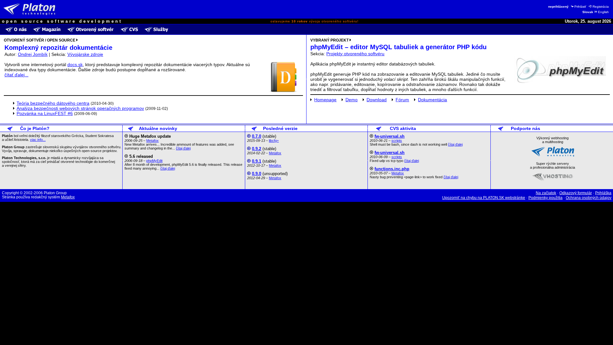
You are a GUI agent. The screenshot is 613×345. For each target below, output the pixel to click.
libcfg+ (274, 140)
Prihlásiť (580, 6)
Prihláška (603, 193)
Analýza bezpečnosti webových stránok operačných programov (80, 108)
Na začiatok (546, 193)
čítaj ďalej (183, 148)
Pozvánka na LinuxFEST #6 (45, 113)
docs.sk (75, 64)
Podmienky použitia (545, 198)
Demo (351, 99)
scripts (396, 140)
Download (377, 99)
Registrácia (601, 6)
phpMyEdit (154, 161)
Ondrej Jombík (33, 54)
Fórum (402, 99)
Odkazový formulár (575, 193)
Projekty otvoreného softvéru (355, 53)
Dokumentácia (432, 99)
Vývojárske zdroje (85, 54)
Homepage (325, 99)
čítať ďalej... (16, 74)
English (603, 12)
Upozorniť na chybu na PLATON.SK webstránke (483, 198)
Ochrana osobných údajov (588, 198)
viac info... (38, 140)
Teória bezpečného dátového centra (53, 103)
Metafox (152, 140)
